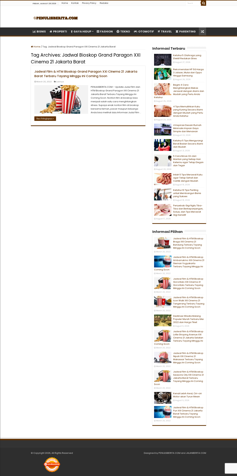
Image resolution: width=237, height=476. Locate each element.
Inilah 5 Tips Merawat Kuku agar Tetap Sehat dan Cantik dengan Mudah (187, 178)
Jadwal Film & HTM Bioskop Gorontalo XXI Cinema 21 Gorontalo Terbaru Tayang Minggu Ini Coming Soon (188, 283)
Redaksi (104, 3)
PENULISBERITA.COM (169, 453)
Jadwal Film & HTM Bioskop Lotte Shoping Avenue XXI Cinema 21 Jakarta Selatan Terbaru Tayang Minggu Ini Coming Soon (178, 338)
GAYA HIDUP (82, 32)
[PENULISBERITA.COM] (55, 16)
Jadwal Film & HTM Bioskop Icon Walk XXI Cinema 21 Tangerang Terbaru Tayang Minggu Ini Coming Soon (188, 302)
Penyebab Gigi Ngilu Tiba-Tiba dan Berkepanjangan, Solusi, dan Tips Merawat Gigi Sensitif (188, 210)
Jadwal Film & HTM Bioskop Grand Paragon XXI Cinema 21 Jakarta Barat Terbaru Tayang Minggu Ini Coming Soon (85, 73)
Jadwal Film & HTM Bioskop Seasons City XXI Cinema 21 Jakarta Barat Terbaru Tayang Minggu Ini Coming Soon (179, 378)
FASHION (106, 32)
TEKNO (125, 32)
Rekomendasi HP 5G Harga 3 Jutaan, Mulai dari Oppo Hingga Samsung (188, 72)
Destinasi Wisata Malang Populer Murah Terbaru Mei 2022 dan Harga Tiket (188, 319)
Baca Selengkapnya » (45, 118)
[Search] (203, 3)
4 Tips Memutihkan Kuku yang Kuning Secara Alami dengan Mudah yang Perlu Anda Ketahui (188, 111)
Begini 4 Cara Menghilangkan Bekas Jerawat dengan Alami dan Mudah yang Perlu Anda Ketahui (179, 91)
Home (65, 3)
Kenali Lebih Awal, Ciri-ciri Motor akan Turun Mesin (187, 395)
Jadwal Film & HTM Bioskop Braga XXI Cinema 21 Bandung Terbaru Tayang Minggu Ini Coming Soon (188, 243)
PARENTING (187, 32)
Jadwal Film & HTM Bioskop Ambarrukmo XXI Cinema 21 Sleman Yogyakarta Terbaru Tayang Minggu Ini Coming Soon (179, 263)
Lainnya (60, 81)
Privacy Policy (89, 3)
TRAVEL (166, 32)
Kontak (75, 3)
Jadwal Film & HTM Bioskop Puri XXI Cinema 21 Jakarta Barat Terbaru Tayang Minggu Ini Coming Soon (188, 412)
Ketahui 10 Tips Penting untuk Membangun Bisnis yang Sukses (187, 193)
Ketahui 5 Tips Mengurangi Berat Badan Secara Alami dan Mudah (188, 143)
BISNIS (41, 32)
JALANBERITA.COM (196, 453)
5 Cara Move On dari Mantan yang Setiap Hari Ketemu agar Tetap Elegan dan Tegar (188, 160)
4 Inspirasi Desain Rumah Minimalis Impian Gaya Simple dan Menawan (187, 128)
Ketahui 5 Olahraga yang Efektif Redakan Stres (187, 57)
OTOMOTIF (146, 32)
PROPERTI (60, 32)
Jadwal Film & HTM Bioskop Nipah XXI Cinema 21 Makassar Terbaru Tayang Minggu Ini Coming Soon (188, 357)
